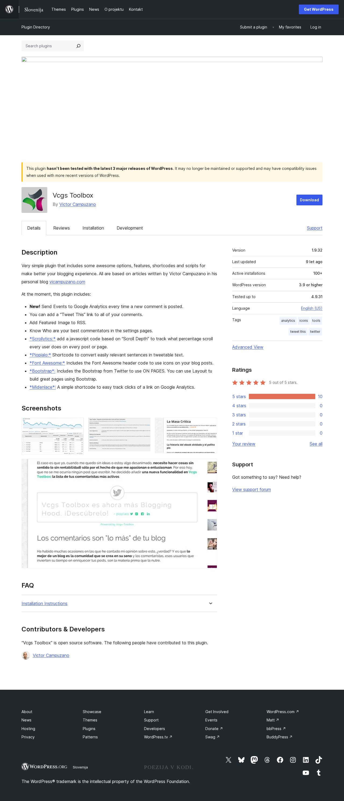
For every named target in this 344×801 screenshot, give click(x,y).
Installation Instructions (44, 603)
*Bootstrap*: (42, 371)
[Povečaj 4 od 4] (210, 466)
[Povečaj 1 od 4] (76, 425)
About (27, 711)
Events (211, 720)
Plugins (89, 728)
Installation (93, 228)
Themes (90, 720)
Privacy (28, 737)
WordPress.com (283, 711)
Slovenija (80, 767)
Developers (154, 728)
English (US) (311, 308)
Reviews (61, 228)
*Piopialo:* (40, 354)
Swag (212, 737)
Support (314, 228)
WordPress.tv (158, 737)
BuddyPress (280, 737)
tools (316, 321)
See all (316, 443)
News (26, 720)
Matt (273, 720)
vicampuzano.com (67, 281)
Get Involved (216, 711)
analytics (288, 321)
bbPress (276, 728)
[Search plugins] (78, 46)
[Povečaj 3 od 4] (210, 425)
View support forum (251, 489)
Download (309, 200)
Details (34, 228)
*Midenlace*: (43, 387)
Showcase (92, 711)
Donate (214, 728)
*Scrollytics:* (43, 338)
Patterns (90, 737)
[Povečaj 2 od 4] (143, 425)
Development (130, 228)
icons (303, 321)
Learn (149, 711)
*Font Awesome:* (47, 363)
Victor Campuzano (77, 204)
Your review (243, 443)
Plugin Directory (36, 27)
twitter (315, 332)
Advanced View (247, 347)
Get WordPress (319, 9)
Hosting (28, 728)
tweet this (298, 332)
